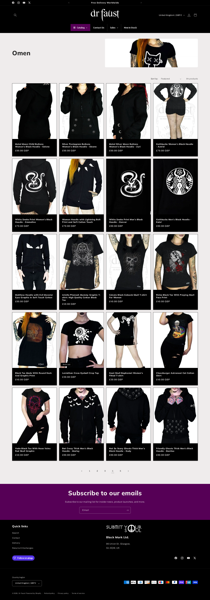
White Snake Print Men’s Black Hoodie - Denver (126, 220)
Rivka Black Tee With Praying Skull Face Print (175, 296)
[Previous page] (82, 471)
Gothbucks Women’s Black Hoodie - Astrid (174, 145)
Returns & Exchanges (22, 548)
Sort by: (154, 79)
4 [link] (112, 471)
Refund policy (49, 593)
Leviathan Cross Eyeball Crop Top (80, 373)
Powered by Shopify (33, 593)
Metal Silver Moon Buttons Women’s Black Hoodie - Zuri (125, 145)
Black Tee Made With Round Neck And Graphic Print (33, 374)
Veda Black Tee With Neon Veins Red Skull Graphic (33, 449)
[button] (15, 15)
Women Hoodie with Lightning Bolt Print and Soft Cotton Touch (81, 220)
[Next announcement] (141, 2)
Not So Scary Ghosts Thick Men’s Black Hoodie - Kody (127, 449)
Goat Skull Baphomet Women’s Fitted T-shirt (126, 374)
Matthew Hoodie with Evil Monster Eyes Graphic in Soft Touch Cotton (34, 296)
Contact (16, 538)
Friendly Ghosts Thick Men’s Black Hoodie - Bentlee (174, 449)
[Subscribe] (127, 510)
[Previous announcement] (69, 2)
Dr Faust (22, 593)
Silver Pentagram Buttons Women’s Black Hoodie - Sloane (79, 145)
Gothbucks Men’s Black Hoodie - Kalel (173, 220)
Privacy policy (63, 593)
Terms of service (78, 593)
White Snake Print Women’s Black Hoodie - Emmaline (33, 220)
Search (15, 533)
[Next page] (128, 471)
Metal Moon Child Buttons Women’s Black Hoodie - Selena (32, 145)
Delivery (16, 543)
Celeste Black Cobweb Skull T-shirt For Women (128, 296)
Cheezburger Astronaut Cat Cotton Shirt (175, 374)
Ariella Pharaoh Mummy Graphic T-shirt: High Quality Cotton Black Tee (81, 297)
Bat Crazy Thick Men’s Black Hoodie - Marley (77, 449)
